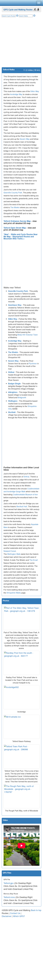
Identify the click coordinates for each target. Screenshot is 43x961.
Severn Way (25, 139)
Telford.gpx (9, 883)
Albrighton (12, 392)
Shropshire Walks (14, 592)
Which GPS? (19, 916)
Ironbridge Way (16, 94)
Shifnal (11, 372)
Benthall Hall (22, 506)
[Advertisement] (21, 44)
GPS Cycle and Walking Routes (17, 9)
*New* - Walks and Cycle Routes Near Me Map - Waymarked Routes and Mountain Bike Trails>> (21, 236)
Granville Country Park (13, 192)
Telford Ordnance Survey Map (17, 221)
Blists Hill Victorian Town (27, 334)
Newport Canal (10, 551)
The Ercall (33, 560)
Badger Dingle (14, 383)
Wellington (12, 401)
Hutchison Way (14, 305)
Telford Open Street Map (15, 227)
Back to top (36, 910)
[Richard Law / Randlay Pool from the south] (21, 662)
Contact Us (15, 913)
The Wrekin (15, 207)
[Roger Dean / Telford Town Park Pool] (21, 756)
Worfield (11, 412)
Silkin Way (34, 91)
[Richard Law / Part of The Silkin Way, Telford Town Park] (21, 617)
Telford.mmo (9, 897)
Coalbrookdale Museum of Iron (25, 494)
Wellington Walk (13, 554)
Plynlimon (33, 363)
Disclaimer (6, 916)
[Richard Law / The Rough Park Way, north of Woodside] (21, 796)
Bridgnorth (22, 397)
